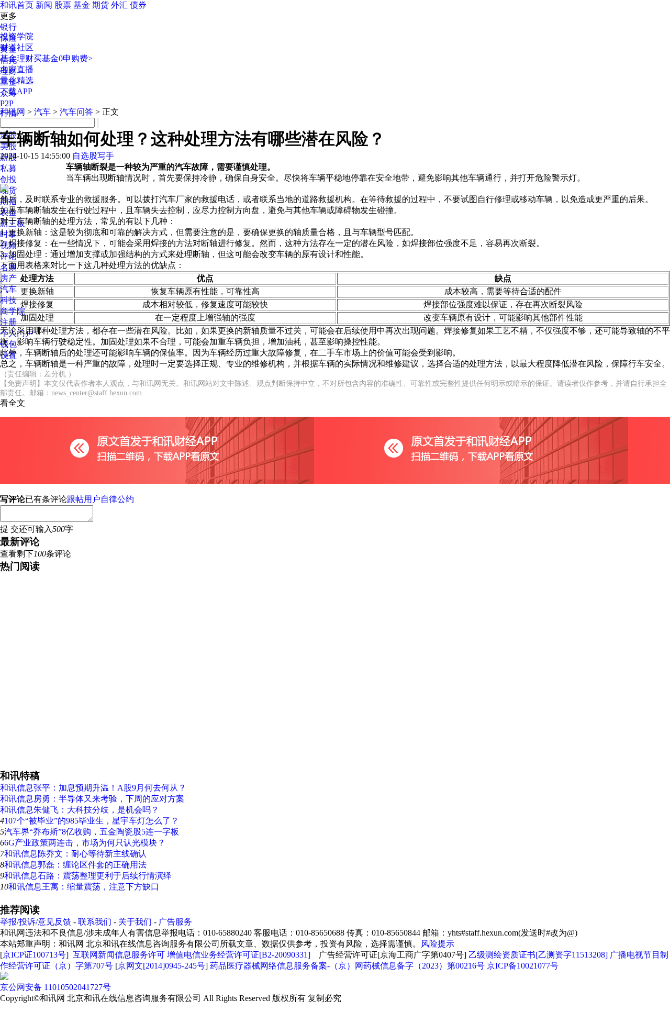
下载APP (16, 91)
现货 (8, 190)
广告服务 (175, 921)
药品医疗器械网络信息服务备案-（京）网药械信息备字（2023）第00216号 (347, 965)
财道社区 (17, 47)
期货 (100, 5)
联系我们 (94, 921)
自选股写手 (93, 155)
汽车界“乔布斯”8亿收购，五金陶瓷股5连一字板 (91, 831)
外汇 (119, 5)
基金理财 (17, 58)
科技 (8, 300)
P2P (7, 103)
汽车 (8, 289)
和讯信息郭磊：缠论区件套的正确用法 (75, 864)
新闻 (44, 5)
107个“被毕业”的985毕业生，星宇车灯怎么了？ (91, 820)
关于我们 (135, 921)
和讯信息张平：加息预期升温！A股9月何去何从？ (93, 787)
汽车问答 (76, 111)
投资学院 (17, 36)
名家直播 (17, 69)
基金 (81, 5)
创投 (8, 179)
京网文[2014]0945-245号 (161, 965)
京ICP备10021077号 (523, 965)
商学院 (12, 311)
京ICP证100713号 (34, 954)
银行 (8, 27)
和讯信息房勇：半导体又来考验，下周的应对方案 (92, 798)
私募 (8, 168)
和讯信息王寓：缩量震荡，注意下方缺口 (83, 886)
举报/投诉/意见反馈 (35, 921)
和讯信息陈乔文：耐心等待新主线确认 (75, 853)
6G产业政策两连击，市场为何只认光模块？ (84, 842)
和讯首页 (17, 5)
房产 (8, 278)
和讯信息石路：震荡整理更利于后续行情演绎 (88, 875)
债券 (138, 5)
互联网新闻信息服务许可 (119, 954)
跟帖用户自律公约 (100, 499)
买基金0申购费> (63, 58)
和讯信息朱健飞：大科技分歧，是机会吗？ (79, 809)
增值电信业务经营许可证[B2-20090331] (238, 954)
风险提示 (437, 943)
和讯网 (12, 111)
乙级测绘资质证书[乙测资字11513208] (538, 954)
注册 (8, 322)
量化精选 (17, 80)
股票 (62, 5)
